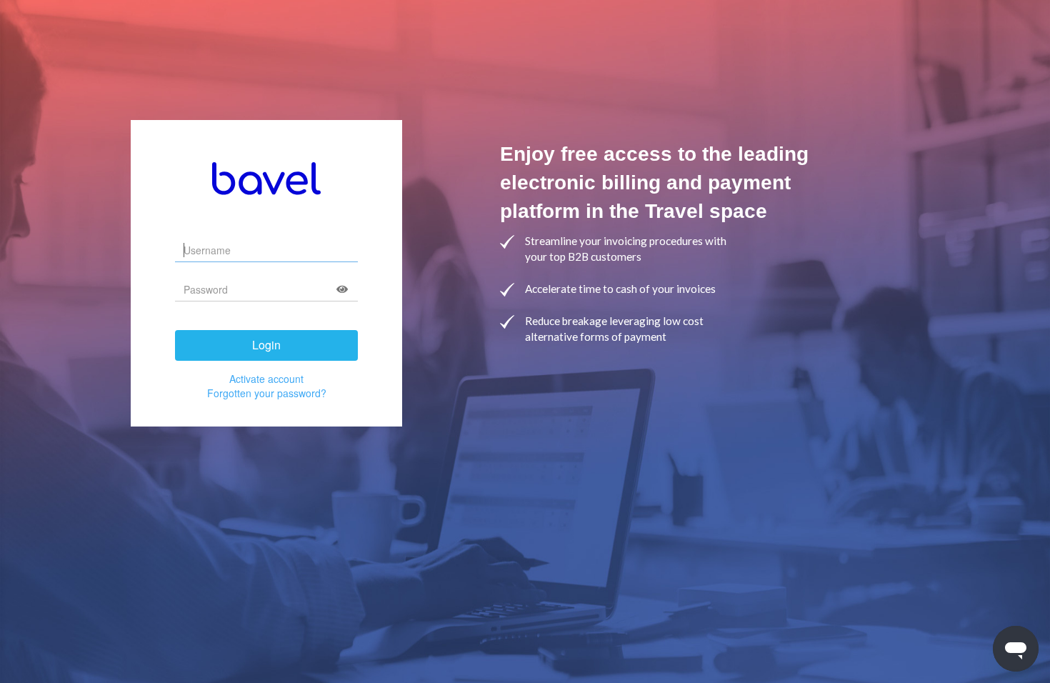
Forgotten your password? (266, 393)
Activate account (266, 379)
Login (266, 344)
